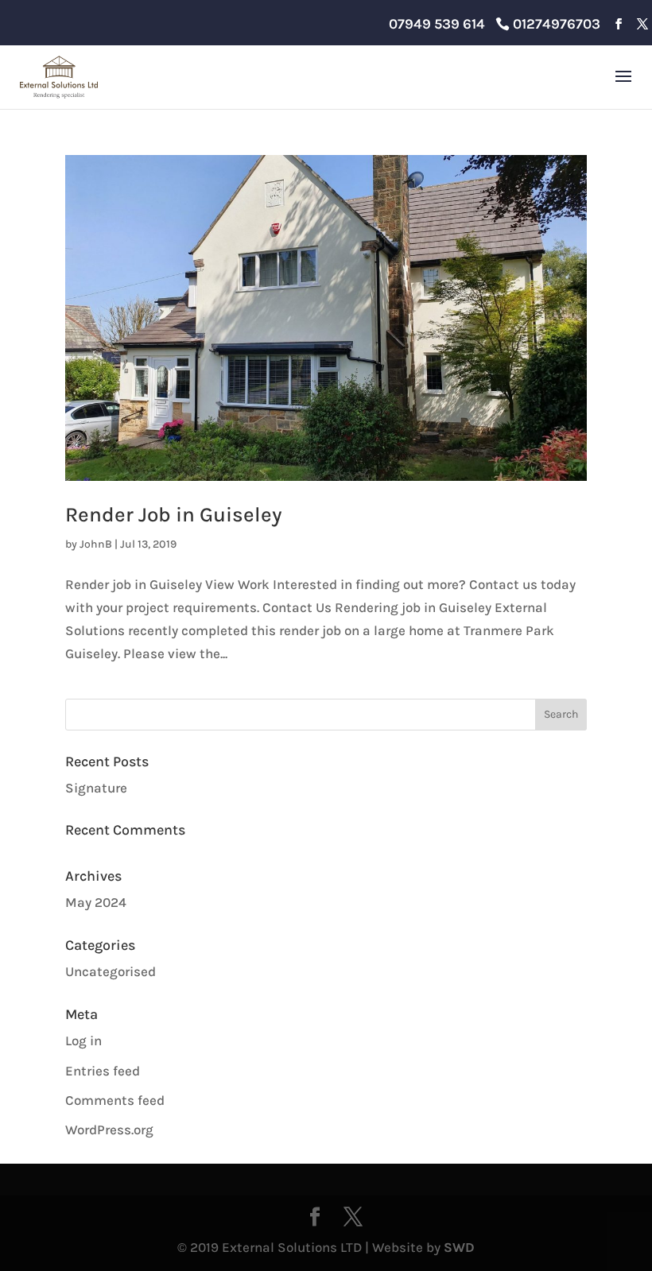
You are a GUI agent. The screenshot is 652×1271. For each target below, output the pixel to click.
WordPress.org (109, 1129)
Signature (96, 788)
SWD (459, 1247)
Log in (83, 1040)
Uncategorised (110, 971)
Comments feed (115, 1100)
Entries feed (102, 1071)
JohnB (96, 544)
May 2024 (95, 902)
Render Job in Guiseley (173, 514)
